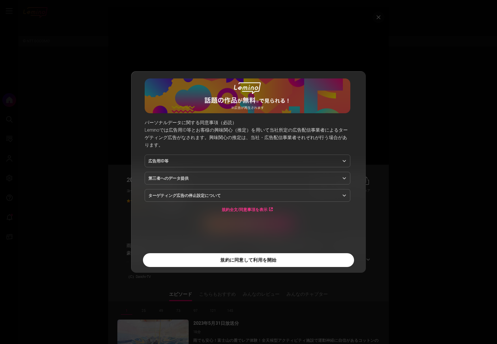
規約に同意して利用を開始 (248, 260)
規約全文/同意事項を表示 (244, 209)
